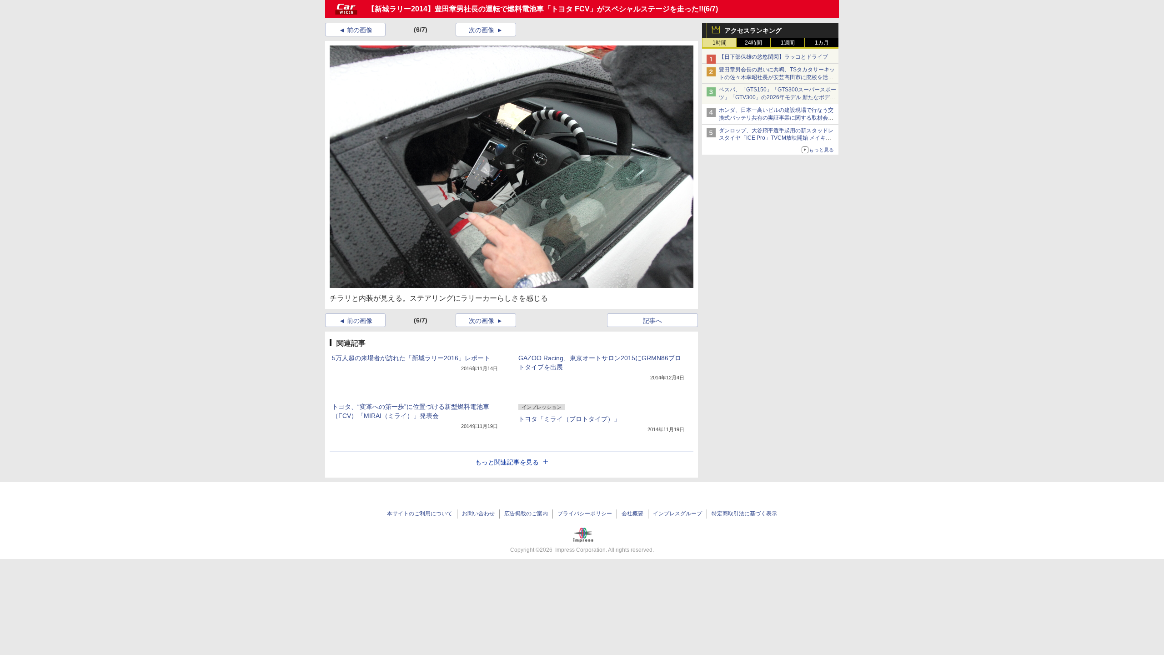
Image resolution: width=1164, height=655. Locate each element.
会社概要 (632, 513)
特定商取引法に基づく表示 (744, 513)
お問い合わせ (478, 513)
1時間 (719, 43)
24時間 (753, 43)
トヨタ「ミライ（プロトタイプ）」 (569, 419)
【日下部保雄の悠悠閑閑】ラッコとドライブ (773, 57)
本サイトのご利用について (419, 513)
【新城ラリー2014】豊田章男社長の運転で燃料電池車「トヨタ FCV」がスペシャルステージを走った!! (535, 9)
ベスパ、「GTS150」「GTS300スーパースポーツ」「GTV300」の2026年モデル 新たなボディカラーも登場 (777, 97)
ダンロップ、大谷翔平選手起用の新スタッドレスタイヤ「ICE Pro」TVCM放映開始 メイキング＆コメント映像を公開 (776, 138)
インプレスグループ (677, 513)
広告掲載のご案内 (526, 513)
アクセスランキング (753, 30)
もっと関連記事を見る (507, 462)
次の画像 (481, 30)
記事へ (652, 320)
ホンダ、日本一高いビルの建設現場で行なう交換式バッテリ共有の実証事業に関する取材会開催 (776, 118)
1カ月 (822, 43)
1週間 (788, 43)
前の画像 (359, 30)
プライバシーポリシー (584, 513)
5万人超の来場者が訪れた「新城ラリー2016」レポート (411, 358)
